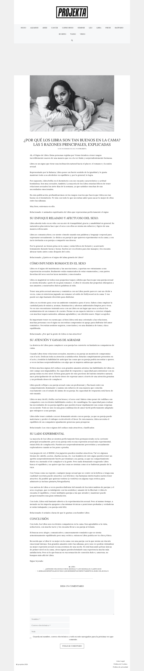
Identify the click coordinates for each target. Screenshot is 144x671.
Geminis (81, 28)
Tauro (73, 34)
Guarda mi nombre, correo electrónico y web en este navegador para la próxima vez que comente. (73, 638)
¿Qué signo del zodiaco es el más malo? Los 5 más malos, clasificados (73, 569)
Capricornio (67, 28)
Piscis (108, 28)
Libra (98, 28)
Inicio (23, 28)
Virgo (82, 34)
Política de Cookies (120, 664)
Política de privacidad (120, 667)
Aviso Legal (120, 661)
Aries (44, 28)
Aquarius (34, 28)
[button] (72, 40)
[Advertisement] (72, 59)
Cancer (54, 28)
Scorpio (62, 34)
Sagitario (119, 28)
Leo (90, 28)
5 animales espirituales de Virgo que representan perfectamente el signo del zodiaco (73, 571)
